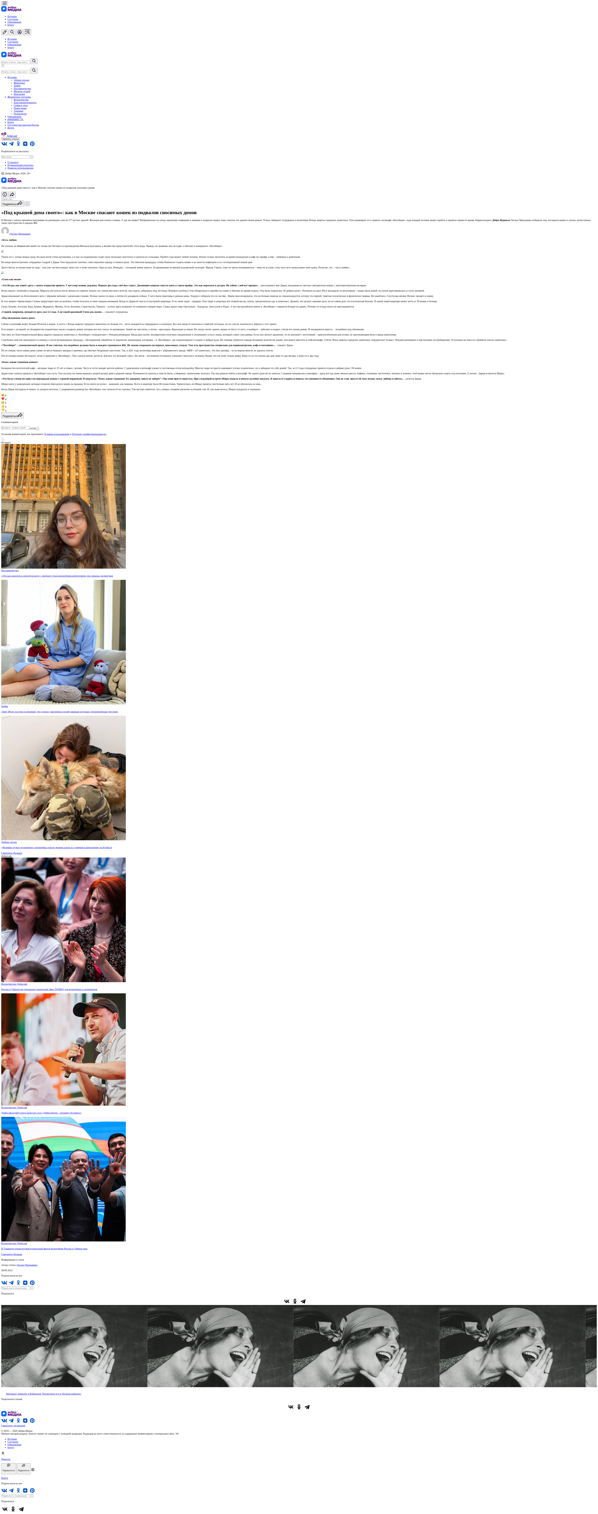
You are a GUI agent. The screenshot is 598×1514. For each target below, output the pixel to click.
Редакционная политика (20, 165)
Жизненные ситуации (19, 97)
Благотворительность (25, 102)
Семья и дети (21, 105)
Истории (12, 16)
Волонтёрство (21, 99)
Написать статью (10, 139)
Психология (20, 113)
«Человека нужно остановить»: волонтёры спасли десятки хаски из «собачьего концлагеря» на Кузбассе (56, 847)
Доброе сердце (21, 80)
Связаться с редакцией (13, 1425)
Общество (6, 198)
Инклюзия (19, 94)
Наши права (20, 108)
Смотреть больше (11, 853)
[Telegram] (303, 1301)
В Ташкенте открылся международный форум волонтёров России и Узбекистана (44, 1248)
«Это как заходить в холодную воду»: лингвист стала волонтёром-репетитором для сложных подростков (57, 576)
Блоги (10, 25)
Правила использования (20, 168)
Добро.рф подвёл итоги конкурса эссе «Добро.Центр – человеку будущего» (41, 1113)
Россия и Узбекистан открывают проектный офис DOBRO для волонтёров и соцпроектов (49, 989)
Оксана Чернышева (27, 1265)
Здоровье (18, 111)
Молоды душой (22, 91)
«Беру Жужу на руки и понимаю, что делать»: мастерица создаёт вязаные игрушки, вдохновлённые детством (59, 711)
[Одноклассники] (295, 1301)
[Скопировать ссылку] (311, 1301)
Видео (10, 127)
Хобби (17, 85)
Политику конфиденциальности (89, 434)
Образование (14, 22)
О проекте (12, 162)
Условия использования (56, 434)
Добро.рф (22, 984)
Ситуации (12, 19)
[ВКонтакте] (287, 1301)
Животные (19, 83)
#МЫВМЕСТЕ (15, 119)
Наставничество (22, 88)
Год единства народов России (23, 125)
